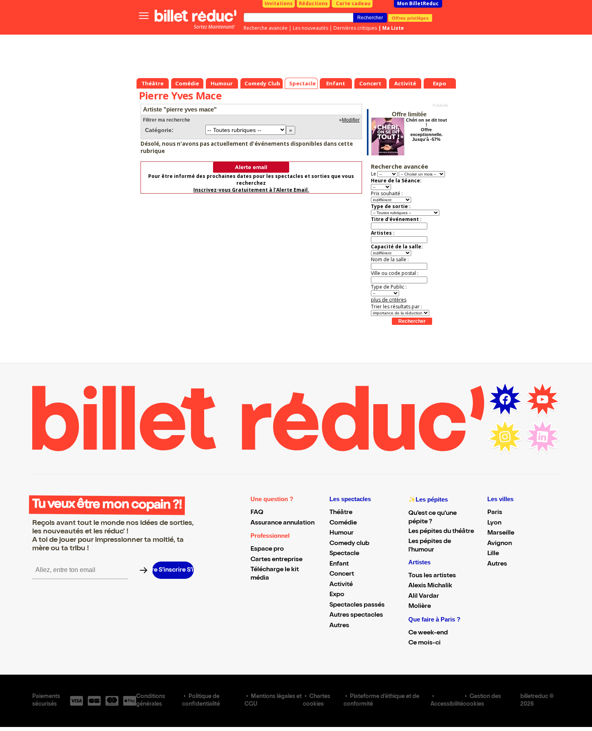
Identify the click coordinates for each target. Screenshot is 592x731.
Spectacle (344, 554)
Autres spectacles (356, 615)
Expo (336, 595)
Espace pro (267, 549)
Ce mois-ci (424, 643)
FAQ (256, 513)
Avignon (499, 544)
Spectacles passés (357, 605)
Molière (419, 606)
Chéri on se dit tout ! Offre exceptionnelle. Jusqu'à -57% (426, 130)
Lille (493, 554)
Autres (339, 626)
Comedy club (349, 544)
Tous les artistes (432, 576)
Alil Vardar (423, 596)
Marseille (500, 533)
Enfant (339, 564)
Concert (341, 574)
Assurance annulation (282, 523)
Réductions (313, 3)
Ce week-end (428, 633)
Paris (494, 513)
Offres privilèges (410, 17)
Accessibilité (447, 704)
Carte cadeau (353, 3)
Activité (341, 585)
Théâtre (340, 513)
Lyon (494, 523)
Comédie (343, 523)
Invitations (279, 3)
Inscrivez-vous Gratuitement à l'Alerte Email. (251, 189)
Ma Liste (393, 28)
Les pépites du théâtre (441, 532)
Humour (341, 533)
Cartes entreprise (276, 560)
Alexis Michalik (430, 586)
